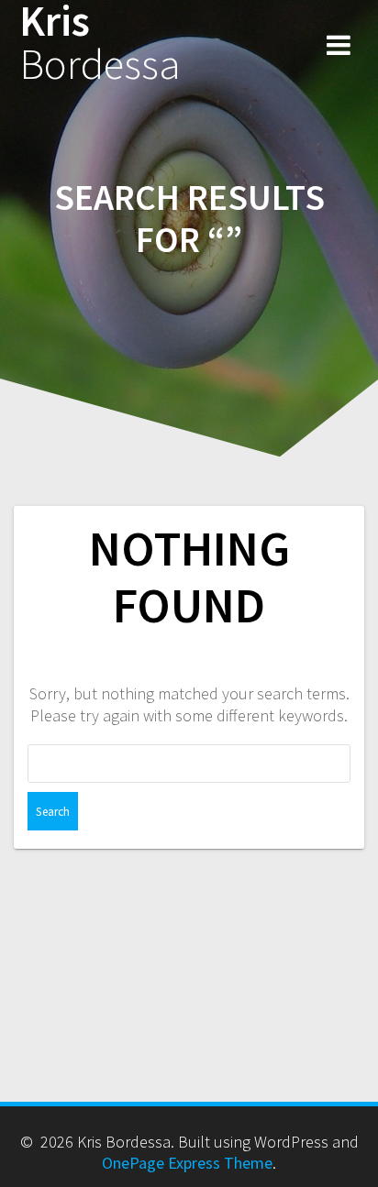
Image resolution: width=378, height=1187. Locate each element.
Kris (100, 43)
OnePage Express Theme (187, 1162)
